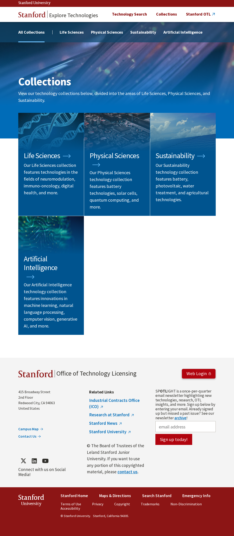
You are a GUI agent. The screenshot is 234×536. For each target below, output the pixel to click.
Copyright (122, 504)
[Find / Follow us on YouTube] (45, 461)
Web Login (196, 373)
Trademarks (150, 504)
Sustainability (143, 32)
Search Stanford (156, 495)
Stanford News (103, 423)
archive (180, 417)
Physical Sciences (107, 32)
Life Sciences (72, 32)
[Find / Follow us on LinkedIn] (34, 461)
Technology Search (129, 14)
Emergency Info (196, 495)
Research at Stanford (109, 414)
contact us (127, 471)
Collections (166, 14)
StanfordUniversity (31, 501)
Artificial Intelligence (182, 32)
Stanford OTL (198, 14)
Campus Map (28, 429)
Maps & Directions (115, 495)
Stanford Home (74, 495)
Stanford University (34, 3)
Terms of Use (71, 504)
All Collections (31, 32)
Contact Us (27, 436)
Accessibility (70, 508)
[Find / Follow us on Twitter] (23, 461)
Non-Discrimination (186, 504)
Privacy (97, 504)
